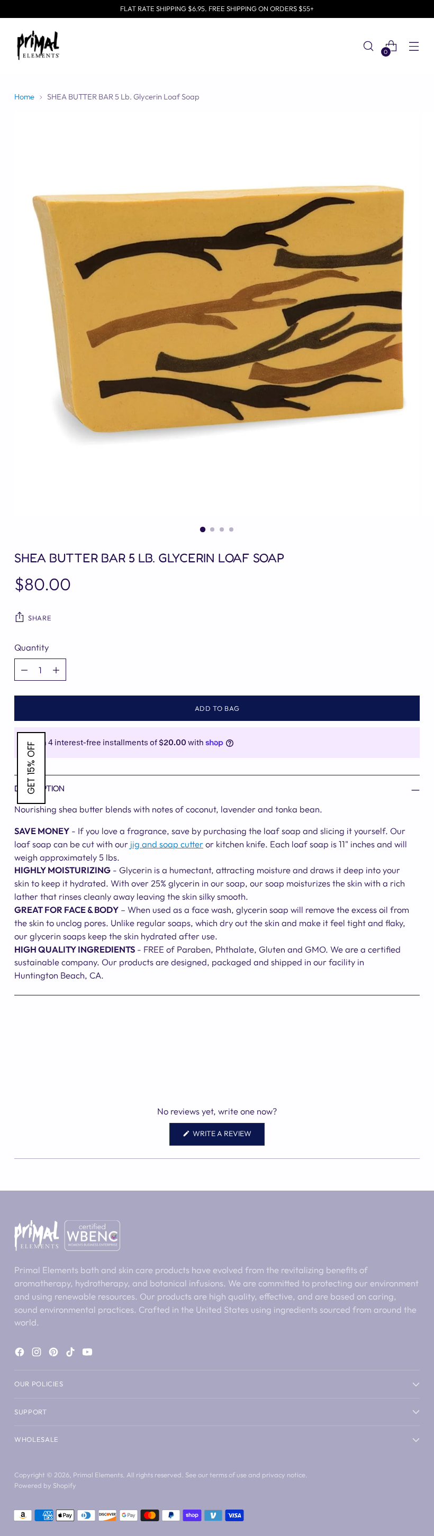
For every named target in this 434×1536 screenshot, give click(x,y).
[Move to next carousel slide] (411, 1053)
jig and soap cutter (166, 843)
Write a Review (228, 1137)
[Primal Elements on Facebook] (20, 1354)
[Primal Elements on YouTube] (88, 1354)
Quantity (31, 647)
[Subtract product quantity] (24, 669)
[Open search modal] (368, 46)
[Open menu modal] (414, 46)
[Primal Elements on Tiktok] (71, 1354)
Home (24, 97)
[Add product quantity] (56, 669)
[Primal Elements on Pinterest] (54, 1354)
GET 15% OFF (31, 768)
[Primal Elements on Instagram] (37, 1354)
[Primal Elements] (38, 46)
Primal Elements (98, 1474)
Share (39, 618)
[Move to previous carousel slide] (386, 1054)
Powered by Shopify (45, 1485)
